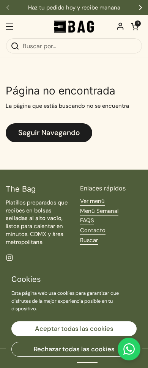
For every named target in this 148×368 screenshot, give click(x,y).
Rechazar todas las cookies (74, 349)
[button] (134, 26)
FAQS (87, 220)
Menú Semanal (99, 211)
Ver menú (92, 201)
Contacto (92, 230)
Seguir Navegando (49, 132)
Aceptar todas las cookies (74, 328)
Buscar (89, 240)
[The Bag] (74, 26)
